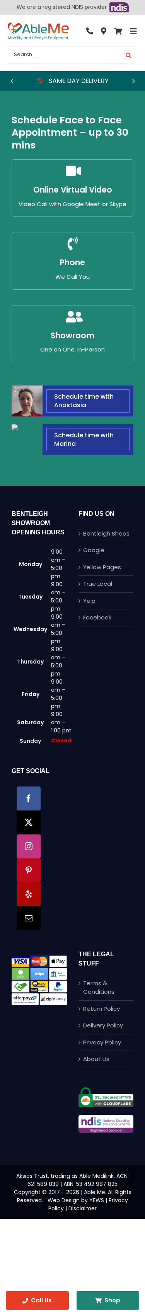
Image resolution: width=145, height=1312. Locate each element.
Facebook (97, 617)
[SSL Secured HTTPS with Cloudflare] (106, 1090)
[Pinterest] (29, 870)
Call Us (41, 1300)
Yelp (89, 601)
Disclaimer (82, 1208)
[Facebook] (29, 798)
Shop (112, 1300)
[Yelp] (29, 894)
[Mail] (29, 918)
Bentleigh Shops (106, 533)
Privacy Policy (102, 1042)
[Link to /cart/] (118, 31)
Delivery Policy (103, 1025)
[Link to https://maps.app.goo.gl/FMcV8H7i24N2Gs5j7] (103, 31)
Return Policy (101, 1009)
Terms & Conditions (98, 987)
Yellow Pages (102, 567)
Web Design (64, 1200)
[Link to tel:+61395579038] (89, 31)
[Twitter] (29, 822)
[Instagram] (29, 846)
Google (93, 550)
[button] (11, 81)
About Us (96, 1059)
